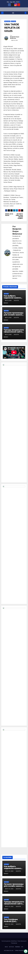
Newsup (23, 941)
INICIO (6, 946)
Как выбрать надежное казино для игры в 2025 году (14, 298)
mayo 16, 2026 (9, 871)
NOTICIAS (13, 21)
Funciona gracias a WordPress (9, 941)
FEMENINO (17, 946)
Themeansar (14, 943)
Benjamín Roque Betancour (14, 37)
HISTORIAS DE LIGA (8, 950)
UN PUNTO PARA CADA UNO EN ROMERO (19, 216)
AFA (22, 946)
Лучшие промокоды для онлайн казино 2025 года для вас (13, 315)
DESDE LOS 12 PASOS (9, 214)
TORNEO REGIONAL (19, 950)
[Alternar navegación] (13, 13)
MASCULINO (7, 21)
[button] (23, 13)
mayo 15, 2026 (9, 888)
